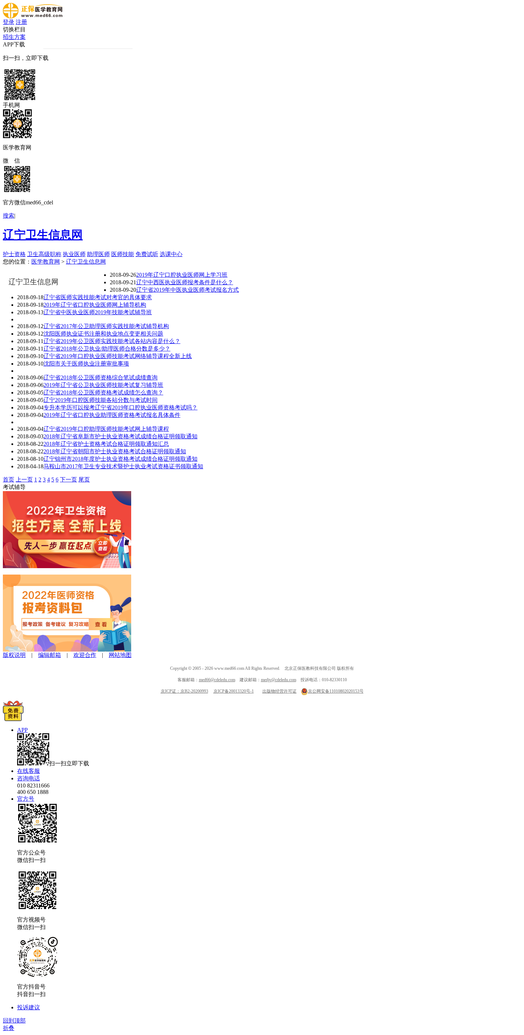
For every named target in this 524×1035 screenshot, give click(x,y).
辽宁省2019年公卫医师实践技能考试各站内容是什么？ (111, 341)
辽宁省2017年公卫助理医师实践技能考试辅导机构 (106, 326)
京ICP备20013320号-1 (234, 691)
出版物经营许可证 (279, 691)
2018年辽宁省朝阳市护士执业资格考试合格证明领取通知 (114, 451)
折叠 (8, 1028)
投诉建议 (28, 1007)
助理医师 (98, 254)
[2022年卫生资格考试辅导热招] (67, 566)
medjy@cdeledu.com (278, 679)
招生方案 (14, 37)
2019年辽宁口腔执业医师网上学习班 (181, 275)
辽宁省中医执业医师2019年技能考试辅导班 (97, 312)
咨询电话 (28, 778)
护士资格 (14, 254)
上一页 (24, 479)
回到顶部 (14, 1021)
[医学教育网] (32, 17)
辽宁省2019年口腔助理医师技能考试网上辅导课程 (106, 429)
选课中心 (171, 254)
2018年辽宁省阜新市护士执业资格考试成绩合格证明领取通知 (120, 436)
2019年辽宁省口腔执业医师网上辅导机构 (94, 305)
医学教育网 (45, 262)
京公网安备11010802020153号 (336, 691)
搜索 (8, 216)
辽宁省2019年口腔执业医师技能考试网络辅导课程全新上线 (117, 356)
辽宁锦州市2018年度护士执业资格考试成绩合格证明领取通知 (120, 459)
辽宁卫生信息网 (43, 234)
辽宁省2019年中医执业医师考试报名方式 (187, 290)
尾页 (84, 479)
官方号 (25, 799)
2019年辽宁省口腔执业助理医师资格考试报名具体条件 (111, 415)
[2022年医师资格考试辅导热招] (67, 650)
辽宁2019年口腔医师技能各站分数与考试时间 (100, 400)
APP (22, 730)
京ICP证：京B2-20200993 (184, 691)
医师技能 (122, 254)
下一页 (68, 479)
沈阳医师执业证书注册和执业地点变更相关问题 (103, 334)
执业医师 (74, 254)
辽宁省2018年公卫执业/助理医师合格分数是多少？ (106, 349)
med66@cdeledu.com (217, 679)
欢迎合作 (84, 655)
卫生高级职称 (44, 254)
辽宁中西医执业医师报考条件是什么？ (184, 282)
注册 (21, 22)
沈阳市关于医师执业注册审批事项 (86, 364)
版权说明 (14, 655)
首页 (8, 479)
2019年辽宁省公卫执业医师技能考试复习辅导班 (103, 385)
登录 (8, 22)
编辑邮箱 (49, 655)
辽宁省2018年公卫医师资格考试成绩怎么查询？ (103, 392)
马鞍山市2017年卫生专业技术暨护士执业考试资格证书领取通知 (123, 466)
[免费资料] (13, 719)
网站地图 (120, 655)
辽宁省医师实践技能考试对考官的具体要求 (97, 297)
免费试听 (146, 254)
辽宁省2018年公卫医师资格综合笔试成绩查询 (100, 377)
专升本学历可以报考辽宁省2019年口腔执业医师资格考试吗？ (120, 407)
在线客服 (28, 771)
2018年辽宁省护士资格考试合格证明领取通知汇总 (106, 444)
